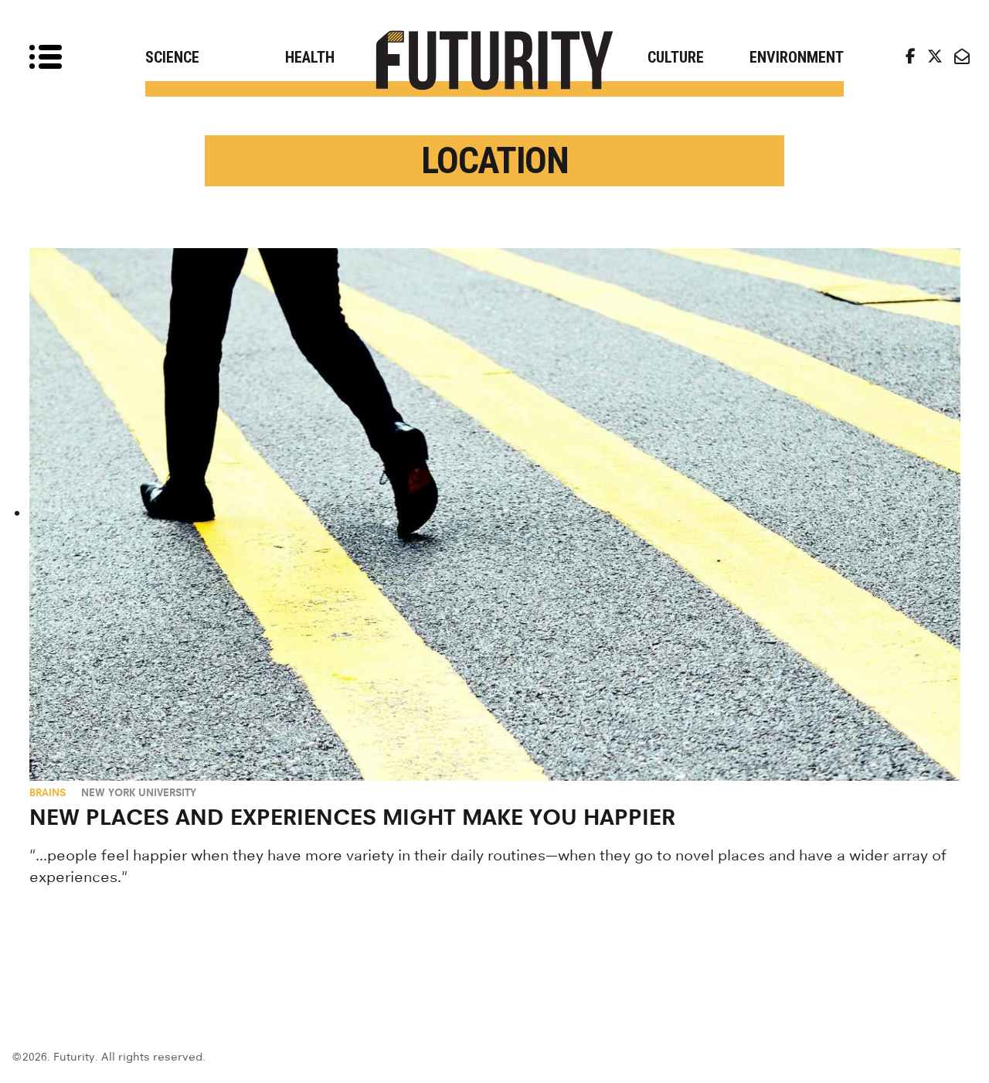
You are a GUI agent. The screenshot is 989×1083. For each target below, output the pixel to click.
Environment (796, 57)
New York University (138, 792)
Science (172, 57)
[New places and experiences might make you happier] (494, 514)
